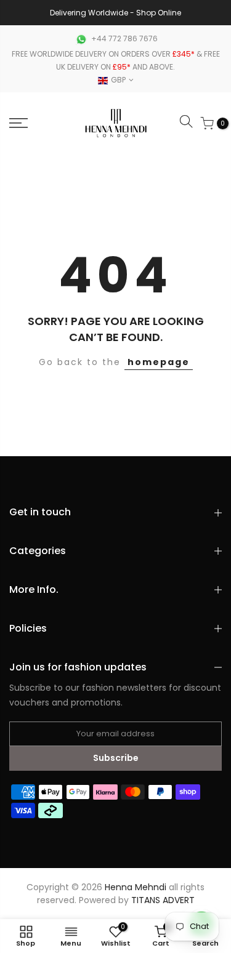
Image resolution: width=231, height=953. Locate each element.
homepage (159, 362)
